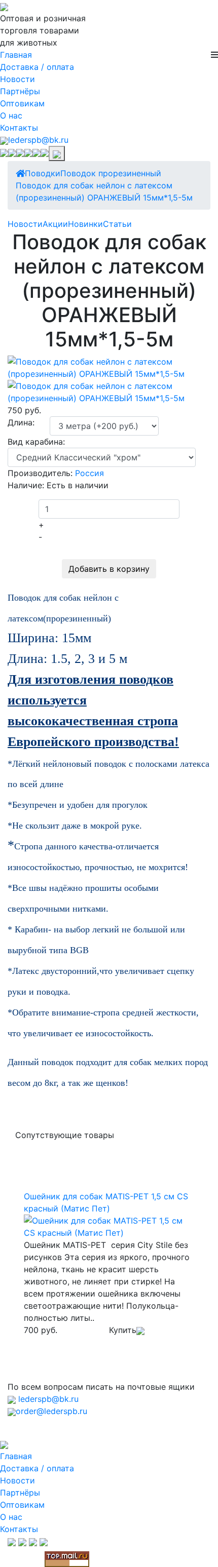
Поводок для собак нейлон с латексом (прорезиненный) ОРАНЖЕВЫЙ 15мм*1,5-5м (104, 191)
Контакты (19, 128)
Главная (16, 55)
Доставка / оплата (37, 67)
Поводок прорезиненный (110, 173)
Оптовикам (22, 103)
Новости (17, 79)
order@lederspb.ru (51, 1411)
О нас (11, 115)
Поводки (42, 173)
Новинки (85, 224)
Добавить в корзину (109, 569)
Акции (55, 224)
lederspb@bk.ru (38, 140)
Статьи (117, 224)
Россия (89, 473)
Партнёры (20, 91)
